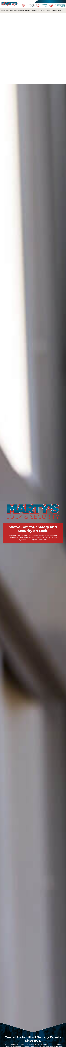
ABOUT (55, 10)
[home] (9, 4)
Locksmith (35, 10)
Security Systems (7, 10)
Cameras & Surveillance (22, 10)
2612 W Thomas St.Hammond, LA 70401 (59, 5)
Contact (61, 10)
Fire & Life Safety (45, 10)
